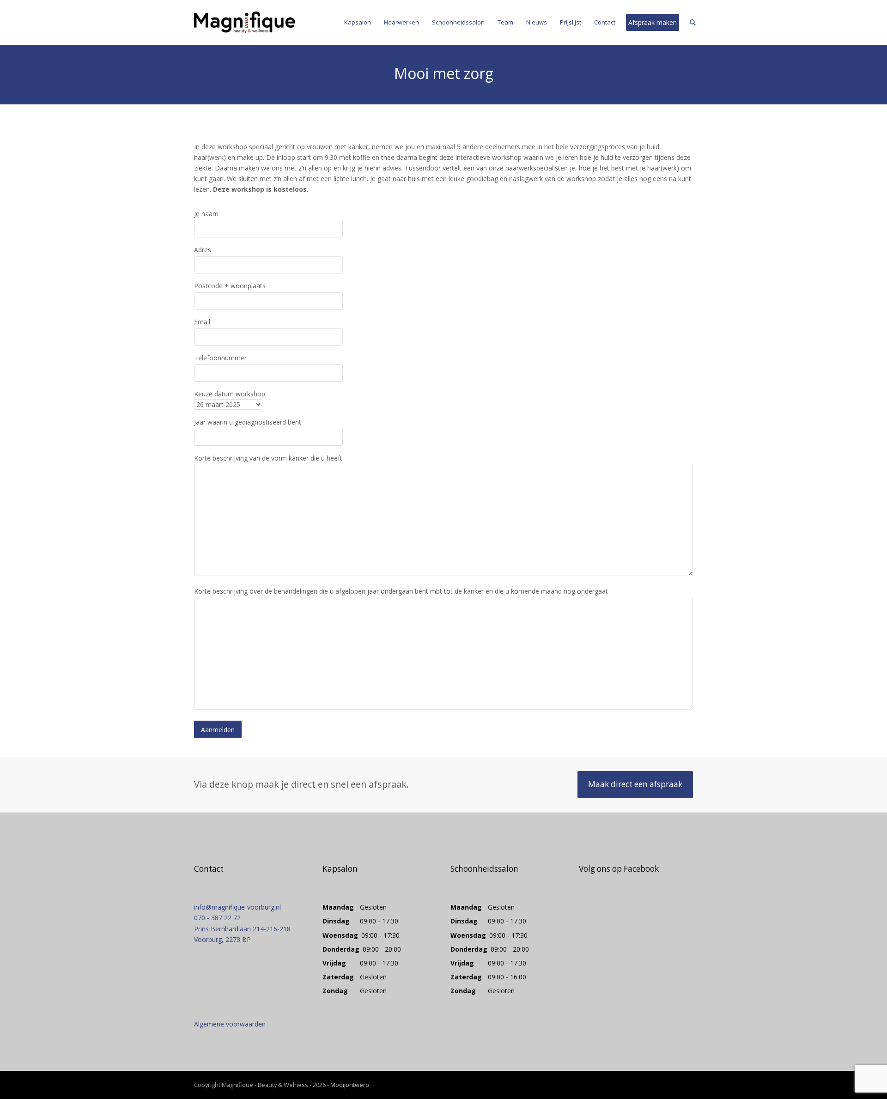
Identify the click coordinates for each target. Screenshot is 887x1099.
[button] (693, 22)
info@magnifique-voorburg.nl (237, 907)
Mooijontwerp (349, 1085)
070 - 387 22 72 (217, 917)
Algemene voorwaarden (230, 1024)
